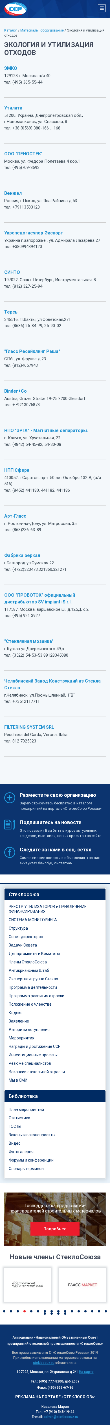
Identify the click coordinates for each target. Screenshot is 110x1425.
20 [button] (65, 1313)
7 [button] (45, 1311)
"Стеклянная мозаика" (29, 641)
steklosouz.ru (43, 1363)
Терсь (10, 312)
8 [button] (51, 1311)
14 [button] (92, 1311)
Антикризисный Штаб (29, 970)
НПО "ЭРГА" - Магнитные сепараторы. (46, 430)
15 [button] (99, 1311)
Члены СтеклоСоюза (28, 962)
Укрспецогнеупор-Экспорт (33, 233)
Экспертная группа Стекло (33, 979)
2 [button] (11, 1311)
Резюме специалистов (30, 1063)
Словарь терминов (26, 1168)
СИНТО (12, 272)
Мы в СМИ (18, 1080)
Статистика (19, 1118)
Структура (18, 928)
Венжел (13, 193)
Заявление (19, 1021)
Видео (15, 1143)
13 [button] (85, 1311)
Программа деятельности (33, 987)
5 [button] (31, 1311)
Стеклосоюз (24, 894)
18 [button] (51, 1313)
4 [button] (24, 1311)
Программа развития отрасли (36, 996)
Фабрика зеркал (22, 555)
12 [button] (79, 1311)
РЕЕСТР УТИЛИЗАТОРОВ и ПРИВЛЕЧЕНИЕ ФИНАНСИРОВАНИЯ (48, 909)
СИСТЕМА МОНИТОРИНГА (33, 920)
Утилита (13, 108)
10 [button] (65, 1311)
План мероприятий (26, 1109)
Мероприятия (21, 1038)
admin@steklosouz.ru (61, 1417)
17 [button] (45, 1313)
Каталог (10, 30)
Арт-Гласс (15, 516)
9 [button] (58, 1311)
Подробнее (55, 1228)
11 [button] (72, 1311)
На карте (86, 1372)
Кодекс (15, 1012)
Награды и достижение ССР (35, 1046)
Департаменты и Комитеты (34, 953)
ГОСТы (15, 1126)
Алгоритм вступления (29, 1029)
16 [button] (106, 1311)
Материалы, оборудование (42, 30)
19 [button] (58, 1313)
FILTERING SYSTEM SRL (29, 727)
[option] (55, 1219)
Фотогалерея (21, 1151)
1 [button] (4, 1311)
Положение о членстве (30, 1004)
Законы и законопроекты (32, 1135)
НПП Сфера (16, 470)
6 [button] (38, 1311)
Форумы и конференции (31, 1160)
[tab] (55, 894)
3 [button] (18, 1311)
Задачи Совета (23, 945)
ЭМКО (10, 68)
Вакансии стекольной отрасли (37, 1072)
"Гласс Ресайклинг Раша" (32, 351)
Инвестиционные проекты (33, 1055)
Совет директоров (26, 936)
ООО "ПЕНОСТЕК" (23, 153)
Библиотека (23, 1096)
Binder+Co (15, 391)
